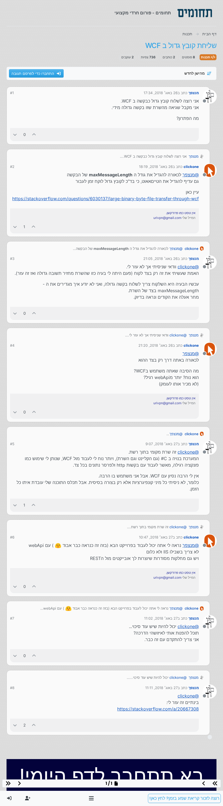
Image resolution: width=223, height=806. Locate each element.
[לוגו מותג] (194, 13)
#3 (12, 258)
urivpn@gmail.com (167, 218)
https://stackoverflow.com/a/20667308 (158, 709)
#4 (12, 345)
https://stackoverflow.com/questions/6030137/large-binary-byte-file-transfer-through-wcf (105, 198)
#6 (12, 537)
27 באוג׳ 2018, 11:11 (161, 688)
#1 (12, 93)
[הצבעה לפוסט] (34, 134)
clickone (191, 166)
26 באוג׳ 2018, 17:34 (161, 93)
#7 (12, 618)
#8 (12, 688)
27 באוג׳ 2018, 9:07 (161, 444)
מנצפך (193, 93)
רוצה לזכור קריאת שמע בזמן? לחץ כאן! (184, 798)
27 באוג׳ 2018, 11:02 (161, 618)
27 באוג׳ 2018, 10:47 (156, 537)
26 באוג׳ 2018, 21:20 (155, 345)
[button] (91, 798)
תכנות (206, 57)
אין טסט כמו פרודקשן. (181, 213)
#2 (12, 166)
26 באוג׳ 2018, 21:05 (160, 258)
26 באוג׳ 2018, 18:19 (156, 166)
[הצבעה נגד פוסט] (15, 134)
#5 (12, 444)
